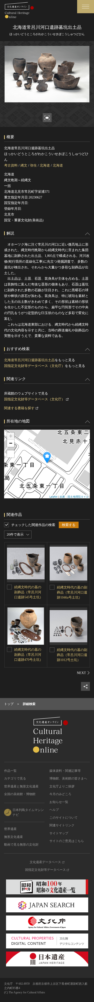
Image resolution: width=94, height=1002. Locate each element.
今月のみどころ (60, 794)
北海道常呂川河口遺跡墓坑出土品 (29, 360)
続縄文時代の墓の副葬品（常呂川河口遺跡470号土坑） (28, 655)
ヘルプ (54, 809)
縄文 (23, 165)
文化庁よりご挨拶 (61, 786)
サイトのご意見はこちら (66, 841)
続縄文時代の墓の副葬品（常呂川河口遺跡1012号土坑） (72, 655)
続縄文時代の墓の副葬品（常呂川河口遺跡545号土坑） (28, 592)
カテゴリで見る (15, 778)
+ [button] (10, 436)
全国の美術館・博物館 (19, 794)
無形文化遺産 (13, 837)
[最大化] (10, 454)
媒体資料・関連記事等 (65, 771)
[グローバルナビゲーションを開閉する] (85, 6)
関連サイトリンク (61, 825)
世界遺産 (10, 829)
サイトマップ (58, 833)
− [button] (10, 443)
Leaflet (53, 496)
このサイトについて (63, 817)
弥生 (33, 165)
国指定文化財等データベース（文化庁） (34, 366)
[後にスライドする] (83, 672)
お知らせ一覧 (58, 802)
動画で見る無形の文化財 (21, 844)
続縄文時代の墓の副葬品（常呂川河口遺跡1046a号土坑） (72, 592)
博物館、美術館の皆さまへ (68, 778)
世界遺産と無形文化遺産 (21, 786)
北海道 (45, 165)
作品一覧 (10, 771)
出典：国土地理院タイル (74, 496)
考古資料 (11, 165)
